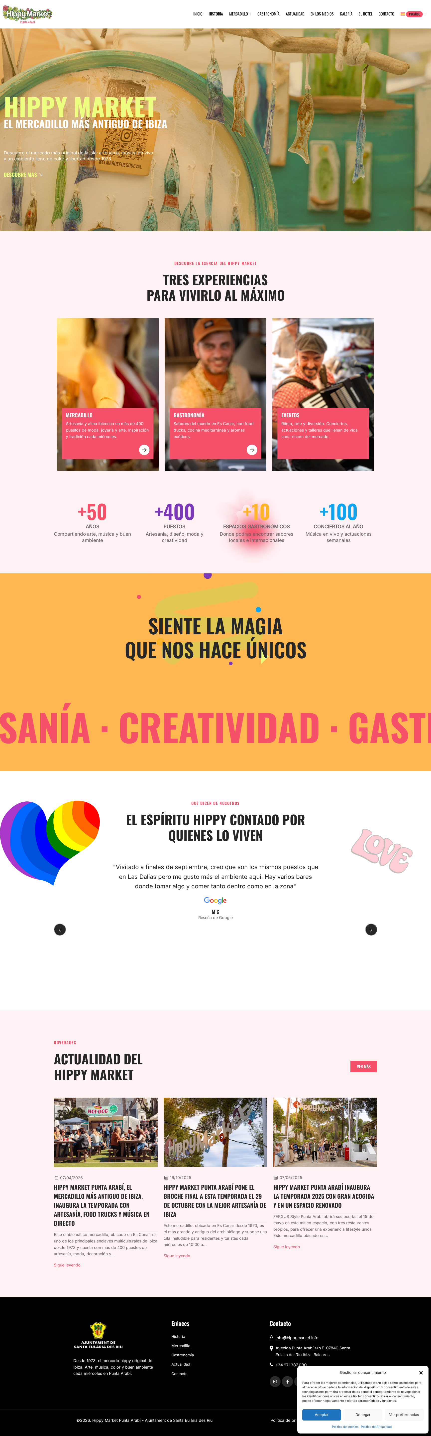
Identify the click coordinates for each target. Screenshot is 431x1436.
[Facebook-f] (287, 1381)
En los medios (322, 14)
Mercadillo (238, 14)
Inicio (198, 14)
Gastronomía (268, 14)
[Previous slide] (60, 930)
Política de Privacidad (376, 1427)
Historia (216, 14)
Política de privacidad (291, 1420)
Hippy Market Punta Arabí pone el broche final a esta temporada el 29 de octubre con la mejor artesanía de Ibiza (215, 1200)
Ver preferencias (404, 1414)
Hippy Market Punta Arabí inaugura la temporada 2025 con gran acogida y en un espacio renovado (323, 1196)
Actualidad (295, 14)
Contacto (386, 14)
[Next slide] (371, 930)
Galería (346, 14)
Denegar (363, 1414)
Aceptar (322, 1414)
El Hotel (365, 14)
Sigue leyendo (67, 1264)
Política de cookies (345, 1427)
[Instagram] (275, 1381)
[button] (421, 1372)
